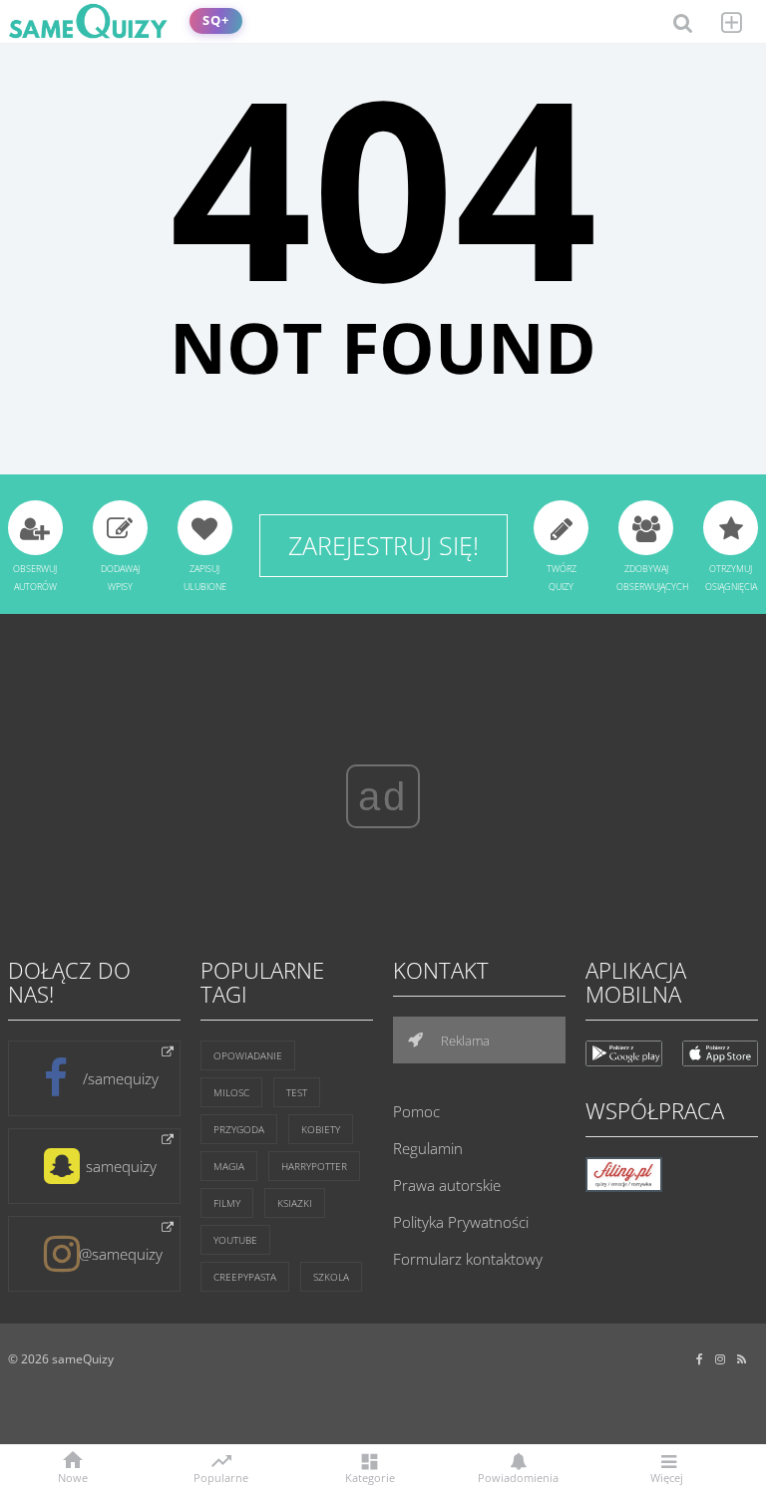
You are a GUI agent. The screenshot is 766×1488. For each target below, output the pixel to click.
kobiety (320, 1129)
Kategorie (370, 1476)
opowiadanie (247, 1055)
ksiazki (294, 1203)
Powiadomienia (518, 1476)
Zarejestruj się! (383, 545)
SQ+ (215, 20)
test (296, 1092)
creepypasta (244, 1277)
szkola (331, 1277)
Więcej (666, 1476)
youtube (235, 1240)
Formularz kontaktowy (468, 1259)
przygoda (238, 1129)
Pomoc (416, 1111)
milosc (231, 1092)
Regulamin (428, 1148)
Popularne (220, 1476)
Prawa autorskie (447, 1185)
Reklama (464, 1040)
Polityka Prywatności (461, 1222)
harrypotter (314, 1166)
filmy (226, 1203)
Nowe (73, 1476)
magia (228, 1166)
